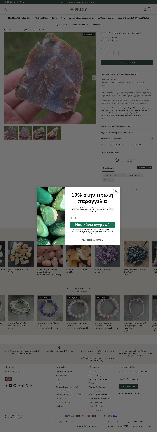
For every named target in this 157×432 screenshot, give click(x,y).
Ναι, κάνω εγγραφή (92, 225)
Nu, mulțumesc (92, 239)
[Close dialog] (116, 191)
